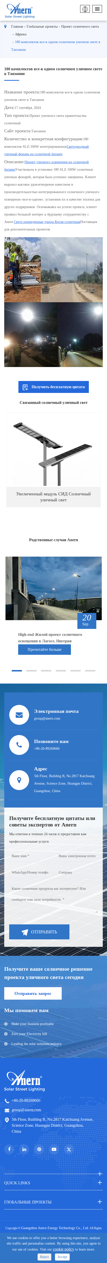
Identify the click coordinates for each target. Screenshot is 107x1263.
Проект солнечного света (80, 26)
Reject (44, 1257)
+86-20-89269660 (26, 1100)
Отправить (44, 931)
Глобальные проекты (42, 26)
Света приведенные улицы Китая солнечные (47, 222)
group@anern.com (26, 1110)
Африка (20, 34)
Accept (62, 1257)
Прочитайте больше (44, 649)
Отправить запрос (33, 993)
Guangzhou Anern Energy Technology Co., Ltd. (55, 1228)
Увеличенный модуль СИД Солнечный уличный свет (53, 496)
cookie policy (63, 1249)
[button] (17, 670)
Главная (17, 26)
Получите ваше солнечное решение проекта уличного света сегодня (48, 973)
